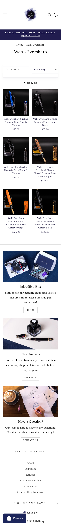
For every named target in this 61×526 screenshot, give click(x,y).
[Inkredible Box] (30, 266)
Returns (30, 474)
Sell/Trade (31, 468)
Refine (14, 69)
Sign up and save (30, 503)
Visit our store (30, 451)
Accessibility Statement (30, 492)
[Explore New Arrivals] (30, 34)
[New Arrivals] (30, 333)
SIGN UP (30, 310)
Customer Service (30, 480)
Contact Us (30, 440)
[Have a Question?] (30, 401)
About (30, 462)
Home (19, 44)
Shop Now (30, 377)
